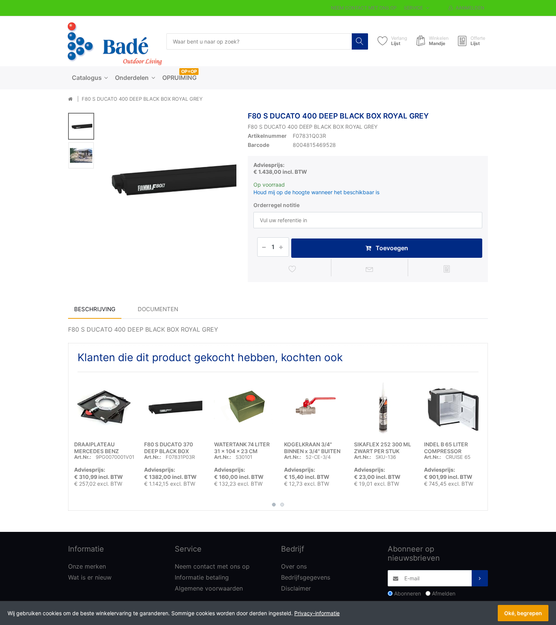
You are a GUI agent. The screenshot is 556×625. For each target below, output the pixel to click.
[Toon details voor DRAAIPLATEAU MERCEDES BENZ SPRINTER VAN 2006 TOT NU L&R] (103, 407)
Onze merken (87, 566)
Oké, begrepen (523, 613)
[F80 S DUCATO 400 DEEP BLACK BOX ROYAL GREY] (168, 179)
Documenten (158, 309)
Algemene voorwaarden (209, 588)
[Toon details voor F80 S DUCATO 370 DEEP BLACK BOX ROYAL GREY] (173, 407)
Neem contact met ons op (364, 8)
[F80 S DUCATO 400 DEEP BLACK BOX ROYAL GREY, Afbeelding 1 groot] (81, 126)
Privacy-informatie (317, 613)
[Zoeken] (360, 41)
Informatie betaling (202, 577)
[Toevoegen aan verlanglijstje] (292, 268)
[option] (168, 179)
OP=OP (189, 71)
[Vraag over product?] (369, 268)
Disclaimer (296, 588)
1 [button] (274, 505)
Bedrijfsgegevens (305, 577)
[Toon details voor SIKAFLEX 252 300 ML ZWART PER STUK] (383, 407)
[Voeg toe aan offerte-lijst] (446, 268)
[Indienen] (480, 578)
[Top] (70, 99)
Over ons (294, 566)
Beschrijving (94, 309)
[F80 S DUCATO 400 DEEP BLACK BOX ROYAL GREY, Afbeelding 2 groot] (81, 155)
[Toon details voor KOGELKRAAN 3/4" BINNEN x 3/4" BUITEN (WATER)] (313, 407)
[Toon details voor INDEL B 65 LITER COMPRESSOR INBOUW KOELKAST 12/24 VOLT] (453, 407)
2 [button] (282, 505)
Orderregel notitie (276, 205)
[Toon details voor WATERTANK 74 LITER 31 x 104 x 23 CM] (243, 407)
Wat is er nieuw (90, 577)
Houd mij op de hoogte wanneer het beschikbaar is (316, 192)
